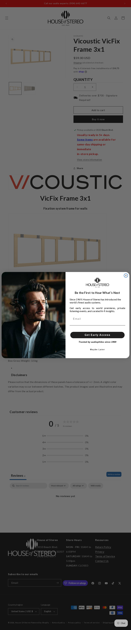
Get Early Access (97, 335)
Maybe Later (97, 349)
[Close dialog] (126, 275)
